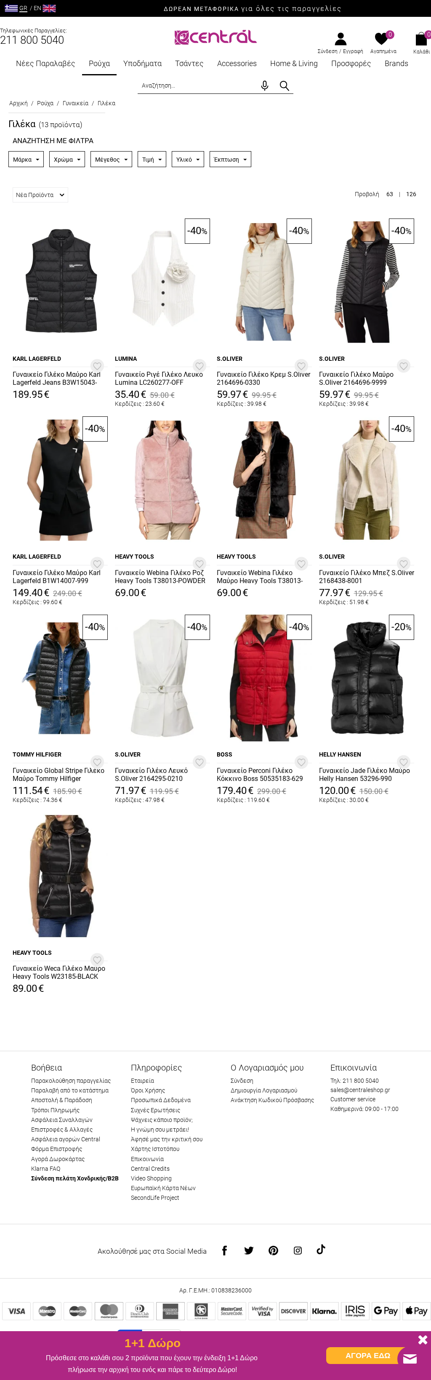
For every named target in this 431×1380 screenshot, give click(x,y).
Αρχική (18, 103)
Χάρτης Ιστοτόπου (155, 1149)
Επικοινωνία (147, 1159)
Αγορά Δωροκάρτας (58, 1159)
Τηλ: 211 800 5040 (354, 1080)
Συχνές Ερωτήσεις (155, 1110)
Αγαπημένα (383, 51)
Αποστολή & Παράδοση (61, 1100)
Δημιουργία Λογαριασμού (264, 1090)
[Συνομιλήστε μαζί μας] (410, 1359)
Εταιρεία (142, 1080)
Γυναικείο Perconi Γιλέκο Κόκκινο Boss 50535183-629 (260, 775)
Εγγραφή (353, 51)
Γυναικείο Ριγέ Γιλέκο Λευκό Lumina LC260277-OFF (159, 378)
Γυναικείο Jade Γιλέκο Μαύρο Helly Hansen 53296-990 (364, 775)
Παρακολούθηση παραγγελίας (71, 1080)
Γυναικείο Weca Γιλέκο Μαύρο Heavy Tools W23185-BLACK (59, 972)
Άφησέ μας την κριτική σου (166, 1139)
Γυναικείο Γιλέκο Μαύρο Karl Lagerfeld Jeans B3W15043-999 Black (57, 378)
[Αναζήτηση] (284, 86)
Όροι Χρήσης (148, 1090)
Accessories (237, 63)
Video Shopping (151, 1178)
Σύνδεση (328, 51)
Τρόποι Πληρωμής (55, 1110)
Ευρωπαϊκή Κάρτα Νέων (163, 1188)
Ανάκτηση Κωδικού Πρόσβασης (272, 1100)
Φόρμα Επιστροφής (56, 1149)
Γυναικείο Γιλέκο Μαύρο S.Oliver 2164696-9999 (356, 378)
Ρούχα (99, 63)
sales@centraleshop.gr (360, 1090)
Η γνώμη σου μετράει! (160, 1129)
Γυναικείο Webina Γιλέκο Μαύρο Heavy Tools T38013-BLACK (260, 577)
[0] (381, 39)
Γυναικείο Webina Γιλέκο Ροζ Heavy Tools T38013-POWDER (160, 577)
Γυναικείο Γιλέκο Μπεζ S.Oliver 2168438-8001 (366, 577)
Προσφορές (351, 63)
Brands (396, 63)
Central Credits (150, 1168)
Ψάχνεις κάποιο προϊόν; (162, 1119)
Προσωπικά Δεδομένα (161, 1100)
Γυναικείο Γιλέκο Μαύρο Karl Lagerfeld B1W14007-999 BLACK (57, 577)
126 (411, 194)
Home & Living (294, 63)
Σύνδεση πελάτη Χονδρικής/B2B (75, 1178)
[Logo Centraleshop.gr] (216, 36)
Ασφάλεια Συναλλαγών (62, 1119)
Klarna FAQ (45, 1168)
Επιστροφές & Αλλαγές (62, 1129)
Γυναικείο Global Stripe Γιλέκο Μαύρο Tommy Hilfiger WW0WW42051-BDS (58, 775)
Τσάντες (189, 63)
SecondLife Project (155, 1197)
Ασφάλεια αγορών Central (65, 1139)
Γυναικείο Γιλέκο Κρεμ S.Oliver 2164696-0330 (263, 378)
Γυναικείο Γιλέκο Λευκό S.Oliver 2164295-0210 (151, 775)
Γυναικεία (75, 103)
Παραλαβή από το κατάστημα (70, 1090)
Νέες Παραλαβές (45, 63)
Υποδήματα (142, 63)
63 (389, 194)
